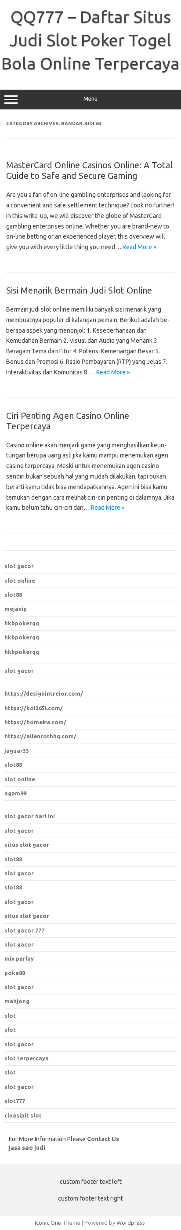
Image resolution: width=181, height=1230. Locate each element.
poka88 (14, 973)
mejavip (15, 609)
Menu (90, 98)
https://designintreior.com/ (43, 693)
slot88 (13, 594)
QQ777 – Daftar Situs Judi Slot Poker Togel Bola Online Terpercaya (90, 40)
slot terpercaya (26, 1058)
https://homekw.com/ (35, 722)
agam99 (15, 793)
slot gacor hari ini (29, 816)
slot (10, 1015)
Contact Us (103, 1139)
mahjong (16, 1001)
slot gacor (19, 566)
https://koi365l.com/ (33, 708)
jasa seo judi (27, 1147)
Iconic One (48, 1222)
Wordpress (130, 1222)
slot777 (14, 1101)
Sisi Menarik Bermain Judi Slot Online (79, 290)
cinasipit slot (23, 1115)
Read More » (139, 246)
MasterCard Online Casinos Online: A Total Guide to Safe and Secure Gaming (89, 170)
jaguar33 (16, 750)
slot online (19, 580)
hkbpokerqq (21, 623)
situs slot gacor (26, 845)
